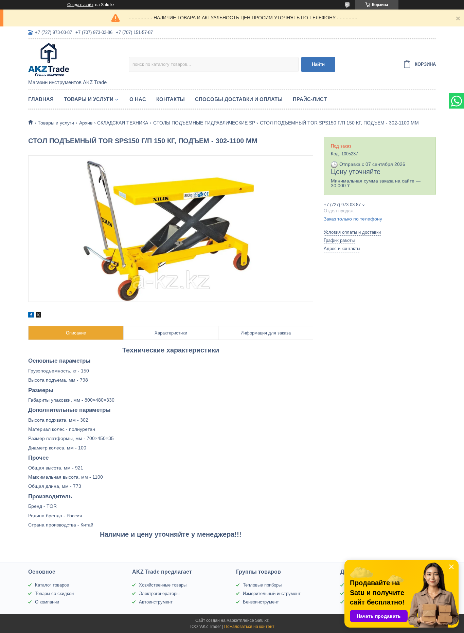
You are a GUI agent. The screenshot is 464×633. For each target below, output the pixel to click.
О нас (137, 99)
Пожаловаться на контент (249, 626)
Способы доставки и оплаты (239, 99)
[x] (38, 316)
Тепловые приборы (262, 585)
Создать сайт (80, 4)
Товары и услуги (88, 99)
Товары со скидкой (54, 593)
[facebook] (31, 316)
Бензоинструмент (261, 602)
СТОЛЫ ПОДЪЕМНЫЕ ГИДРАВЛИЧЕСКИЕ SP (204, 123)
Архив (85, 123)
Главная (41, 99)
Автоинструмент (156, 602)
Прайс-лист (310, 99)
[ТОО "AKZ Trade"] (78, 60)
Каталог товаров (52, 585)
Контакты (170, 99)
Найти (318, 64)
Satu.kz (262, 620)
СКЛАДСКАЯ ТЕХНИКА (122, 123)
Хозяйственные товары (162, 585)
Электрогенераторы (159, 593)
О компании (47, 602)
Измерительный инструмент (272, 593)
